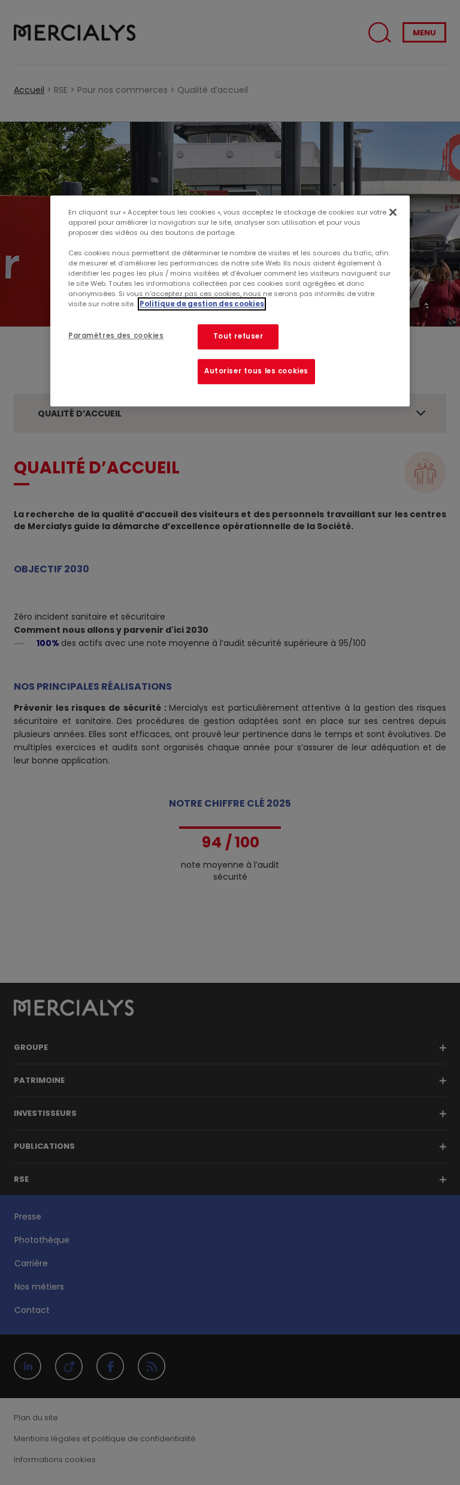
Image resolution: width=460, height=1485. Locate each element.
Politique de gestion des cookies (202, 304)
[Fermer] (393, 212)
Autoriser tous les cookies (256, 371)
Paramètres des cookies (116, 335)
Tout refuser (238, 336)
